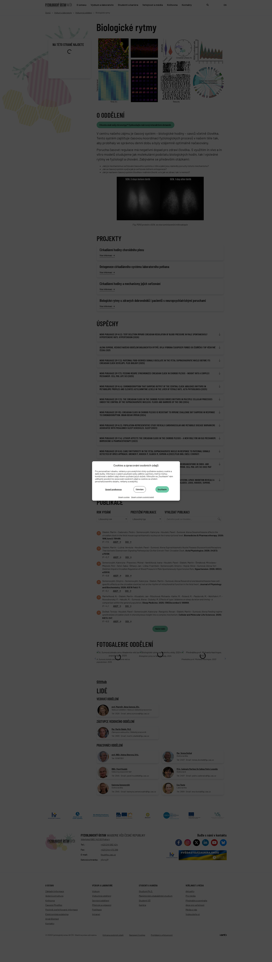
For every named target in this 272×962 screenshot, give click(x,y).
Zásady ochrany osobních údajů (142, 497)
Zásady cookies (124, 497)
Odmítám (140, 489)
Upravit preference (113, 489)
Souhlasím (162, 489)
